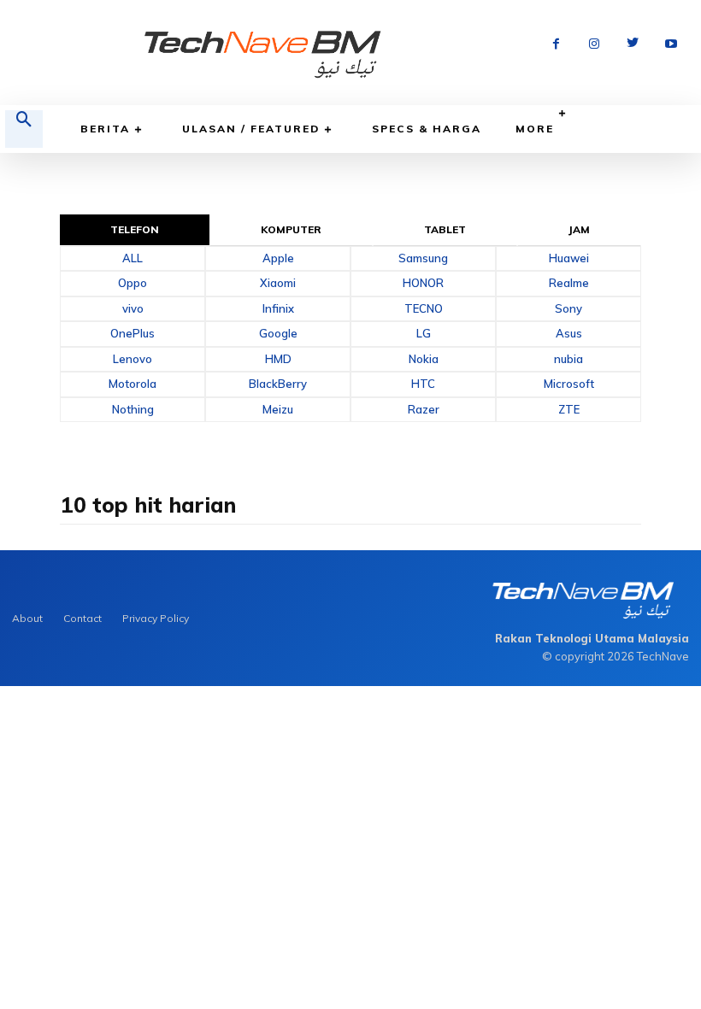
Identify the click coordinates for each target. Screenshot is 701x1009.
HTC (423, 383)
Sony (568, 308)
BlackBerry (278, 383)
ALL (132, 258)
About (27, 618)
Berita (105, 128)
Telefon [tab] (135, 229)
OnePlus (132, 333)
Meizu (277, 409)
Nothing (133, 409)
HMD (278, 359)
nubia (568, 359)
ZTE (569, 409)
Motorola (132, 383)
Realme (569, 283)
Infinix (278, 308)
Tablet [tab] (445, 229)
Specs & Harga (426, 128)
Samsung (423, 258)
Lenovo (132, 359)
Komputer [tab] (291, 229)
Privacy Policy (155, 618)
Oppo (132, 283)
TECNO (423, 308)
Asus (569, 333)
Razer (423, 409)
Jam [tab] (579, 229)
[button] (24, 129)
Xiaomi (278, 283)
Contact (82, 618)
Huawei (569, 258)
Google (278, 333)
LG (423, 333)
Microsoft (569, 383)
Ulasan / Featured (251, 128)
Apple (278, 258)
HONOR (423, 283)
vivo (133, 308)
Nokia (424, 359)
